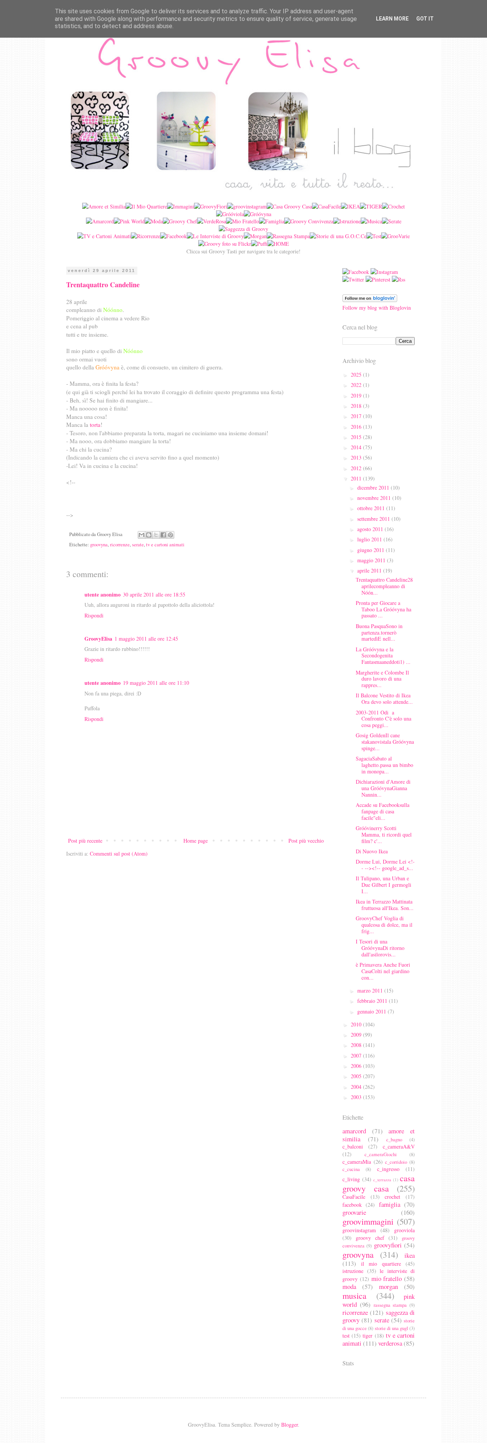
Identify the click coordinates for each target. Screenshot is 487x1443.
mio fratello (386, 1278)
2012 (357, 468)
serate (138, 544)
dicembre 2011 (374, 487)
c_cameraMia (356, 1161)
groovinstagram (359, 1230)
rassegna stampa (390, 1305)
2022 (357, 384)
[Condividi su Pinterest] (170, 535)
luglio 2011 (370, 539)
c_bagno (394, 1139)
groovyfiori (388, 1245)
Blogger (289, 1424)
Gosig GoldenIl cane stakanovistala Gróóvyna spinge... (385, 742)
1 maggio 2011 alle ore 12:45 (146, 638)
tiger (367, 1335)
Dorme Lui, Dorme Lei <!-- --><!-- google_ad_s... (385, 865)
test (346, 1335)
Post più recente (85, 840)
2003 (357, 1097)
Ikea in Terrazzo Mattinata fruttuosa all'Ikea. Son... (385, 905)
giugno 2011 (371, 550)
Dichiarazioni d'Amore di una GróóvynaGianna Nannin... (383, 788)
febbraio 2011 (373, 1000)
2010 (357, 1024)
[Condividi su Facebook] (163, 535)
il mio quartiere (381, 1263)
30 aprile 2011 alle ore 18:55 (154, 594)
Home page (195, 840)
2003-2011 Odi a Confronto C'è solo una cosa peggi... (383, 719)
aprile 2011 (370, 570)
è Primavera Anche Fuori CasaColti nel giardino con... (383, 971)
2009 (357, 1034)
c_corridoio (396, 1162)
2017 (357, 416)
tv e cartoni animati (165, 544)
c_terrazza (382, 1179)
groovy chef (370, 1237)
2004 (357, 1086)
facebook (352, 1204)
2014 (357, 447)
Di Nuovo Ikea (372, 851)
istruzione (352, 1270)
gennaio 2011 (372, 1011)
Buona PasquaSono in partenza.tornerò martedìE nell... (379, 632)
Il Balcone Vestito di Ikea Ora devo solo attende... (384, 698)
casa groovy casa (378, 1183)
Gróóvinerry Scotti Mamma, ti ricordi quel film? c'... (384, 834)
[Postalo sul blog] (149, 535)
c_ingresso (388, 1169)
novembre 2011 (374, 497)
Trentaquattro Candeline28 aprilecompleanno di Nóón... (384, 586)
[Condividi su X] (156, 535)
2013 (357, 457)
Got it (425, 19)
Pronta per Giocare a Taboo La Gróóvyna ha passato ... (383, 609)
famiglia (389, 1204)
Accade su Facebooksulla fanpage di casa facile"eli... (382, 811)
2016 (357, 426)
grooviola (404, 1230)
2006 (357, 1065)
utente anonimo (102, 594)
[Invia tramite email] (141, 535)
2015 (357, 437)
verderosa (390, 1343)
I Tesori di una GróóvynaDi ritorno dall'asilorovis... (380, 948)
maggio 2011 (372, 560)
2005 (357, 1076)
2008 (357, 1044)
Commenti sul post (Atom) (119, 853)
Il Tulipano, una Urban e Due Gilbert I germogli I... (383, 885)
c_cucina (351, 1169)
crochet (392, 1196)
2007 (357, 1055)
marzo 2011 (370, 990)
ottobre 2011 (371, 508)
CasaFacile (353, 1196)
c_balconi (352, 1146)
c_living (351, 1179)
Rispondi (93, 615)
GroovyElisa (98, 639)
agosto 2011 (371, 529)
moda (349, 1286)
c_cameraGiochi (380, 1154)
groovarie (354, 1212)
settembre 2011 (374, 518)
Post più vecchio (306, 840)
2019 (357, 395)
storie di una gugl (391, 1328)
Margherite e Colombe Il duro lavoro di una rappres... (382, 679)
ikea (409, 1255)
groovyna (99, 544)
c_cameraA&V (399, 1146)
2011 (357, 478)
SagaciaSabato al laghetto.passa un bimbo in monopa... (384, 765)
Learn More (392, 19)
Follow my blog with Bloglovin (376, 307)
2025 (357, 374)
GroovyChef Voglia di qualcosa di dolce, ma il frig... (384, 925)
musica (354, 1295)
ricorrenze (120, 544)
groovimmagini (367, 1221)
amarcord (354, 1130)
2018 (357, 405)
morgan (388, 1286)
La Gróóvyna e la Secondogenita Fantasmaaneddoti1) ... (383, 656)
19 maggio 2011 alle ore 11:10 (156, 682)
